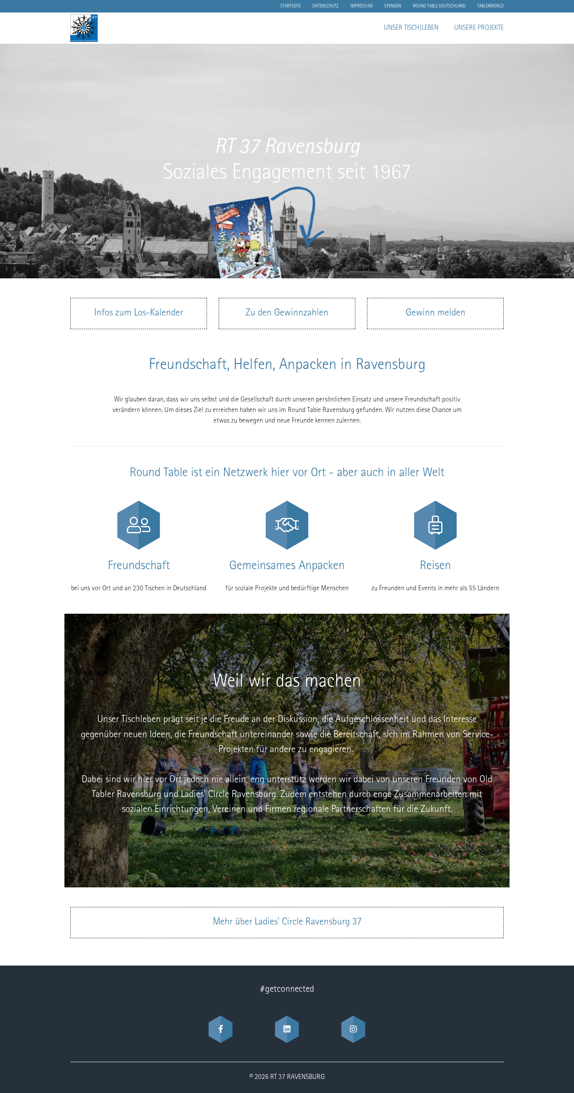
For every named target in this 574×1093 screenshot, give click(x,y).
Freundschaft (139, 566)
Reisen (435, 566)
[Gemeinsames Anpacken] (287, 525)
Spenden (392, 6)
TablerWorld (490, 6)
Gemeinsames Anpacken (287, 566)
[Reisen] (435, 525)
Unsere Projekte (479, 28)
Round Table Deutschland (439, 6)
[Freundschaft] (138, 525)
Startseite (290, 6)
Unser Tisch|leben (411, 28)
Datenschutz (325, 6)
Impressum (361, 6)
